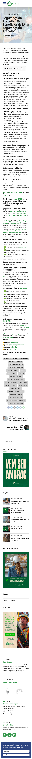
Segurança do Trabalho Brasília (16, 400)
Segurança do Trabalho (15, 192)
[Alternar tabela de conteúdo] (22, 68)
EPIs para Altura (23, 358)
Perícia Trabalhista (15, 388)
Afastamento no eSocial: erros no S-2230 (20, 539)
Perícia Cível (23, 382)
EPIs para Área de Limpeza (16, 364)
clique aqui (13, 346)
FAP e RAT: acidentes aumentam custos (17, 530)
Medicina (5, 192)
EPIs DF (15, 358)
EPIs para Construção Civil (16, 367)
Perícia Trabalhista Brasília (15, 391)
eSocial (23, 370)
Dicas (16, 14)
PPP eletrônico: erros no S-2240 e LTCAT (20, 520)
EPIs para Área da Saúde (15, 361)
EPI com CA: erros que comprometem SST (17, 511)
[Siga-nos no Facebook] (5, 735)
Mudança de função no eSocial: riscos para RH (20, 502)
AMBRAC (10, 14)
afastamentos (23, 247)
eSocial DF (21, 373)
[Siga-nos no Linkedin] (14, 735)
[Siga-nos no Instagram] (9, 735)
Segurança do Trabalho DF (16, 403)
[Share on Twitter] (11, 407)
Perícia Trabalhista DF (16, 394)
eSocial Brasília (12, 373)
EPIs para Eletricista (12, 370)
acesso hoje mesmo (13, 194)
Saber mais (20, 747)
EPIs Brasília (7, 358)
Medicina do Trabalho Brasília (16, 379)
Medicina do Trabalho (16, 376)
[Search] (27, 441)
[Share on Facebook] (8, 407)
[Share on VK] (20, 407)
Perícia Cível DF (23, 385)
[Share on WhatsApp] (23, 407)
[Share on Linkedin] (17, 407)
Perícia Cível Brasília (10, 385)
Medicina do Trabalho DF (11, 382)
